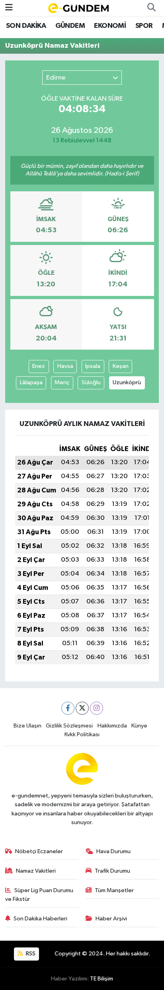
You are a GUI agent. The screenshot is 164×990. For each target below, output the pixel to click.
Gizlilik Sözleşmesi (69, 726)
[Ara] (151, 8)
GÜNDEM (70, 25)
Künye (139, 726)
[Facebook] (67, 708)
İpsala (92, 366)
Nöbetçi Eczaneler (39, 851)
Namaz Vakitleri (36, 871)
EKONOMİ (110, 25)
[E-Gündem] (78, 7)
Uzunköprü (127, 382)
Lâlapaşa (31, 382)
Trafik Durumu (112, 871)
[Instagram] (96, 708)
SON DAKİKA (26, 25)
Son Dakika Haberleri (40, 919)
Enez (38, 366)
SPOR (144, 25)
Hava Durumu (113, 851)
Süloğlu (91, 382)
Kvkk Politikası (82, 734)
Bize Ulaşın (27, 726)
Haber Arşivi (111, 919)
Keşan (121, 366)
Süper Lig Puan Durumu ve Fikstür (39, 894)
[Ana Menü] (9, 7)
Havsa (65, 366)
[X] (82, 708)
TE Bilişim (101, 979)
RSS (30, 954)
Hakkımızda (112, 726)
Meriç (62, 382)
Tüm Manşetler (114, 890)
